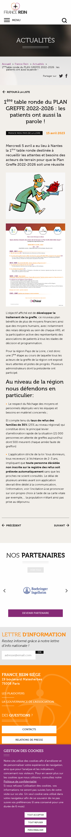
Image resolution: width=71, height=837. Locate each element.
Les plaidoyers (13, 693)
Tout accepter (35, 815)
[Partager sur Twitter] (61, 76)
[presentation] (4, 591)
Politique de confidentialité (20, 781)
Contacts (29, 729)
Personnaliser (35, 830)
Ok (40, 652)
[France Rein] (15, 8)
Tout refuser (35, 822)
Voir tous (35, 570)
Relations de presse (29, 739)
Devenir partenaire (35, 613)
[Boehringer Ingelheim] (35, 590)
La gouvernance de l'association (28, 701)
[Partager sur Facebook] (66, 76)
